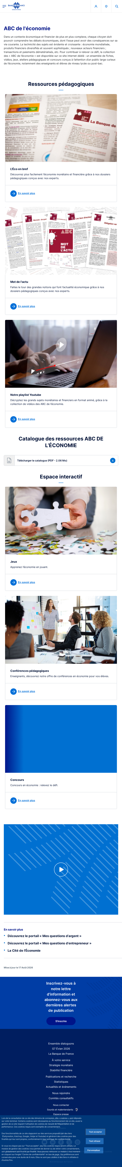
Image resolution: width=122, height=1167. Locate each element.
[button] (117, 6)
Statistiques (61, 1081)
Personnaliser (93, 1150)
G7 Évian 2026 (61, 1048)
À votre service (61, 1060)
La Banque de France (61, 1053)
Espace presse (61, 1114)
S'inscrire (61, 1021)
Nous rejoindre (61, 1093)
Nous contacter (61, 1105)
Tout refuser (94, 1141)
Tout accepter (95, 1132)
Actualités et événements (61, 1086)
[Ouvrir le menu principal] (4, 6)
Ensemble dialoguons (61, 1043)
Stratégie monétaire (61, 1065)
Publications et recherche (61, 1076)
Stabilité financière (61, 1070)
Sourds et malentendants (60, 1109)
